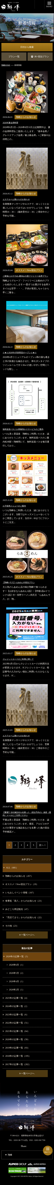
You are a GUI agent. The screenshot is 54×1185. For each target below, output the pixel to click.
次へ (41, 845)
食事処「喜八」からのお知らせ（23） (24, 901)
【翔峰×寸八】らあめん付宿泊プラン (19, 582)
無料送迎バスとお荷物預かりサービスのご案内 (23, 429)
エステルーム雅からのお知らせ (16, 199)
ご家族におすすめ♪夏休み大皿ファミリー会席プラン (25, 276)
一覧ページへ (27, 935)
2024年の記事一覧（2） (17, 1006)
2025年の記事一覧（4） (17, 998)
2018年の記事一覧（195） (18, 1056)
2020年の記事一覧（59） (17, 1039)
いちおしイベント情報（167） (20, 892)
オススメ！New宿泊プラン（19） (21, 884)
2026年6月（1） (17, 965)
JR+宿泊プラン (41, 56)
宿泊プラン (47, 1152)
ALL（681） (12, 867)
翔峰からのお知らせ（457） (19, 876)
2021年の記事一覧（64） (17, 1031)
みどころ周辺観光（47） (17, 909)
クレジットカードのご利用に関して (18, 659)
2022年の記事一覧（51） (17, 1023)
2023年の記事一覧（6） (17, 1014)
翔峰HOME (5, 65)
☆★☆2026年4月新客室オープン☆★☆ (20, 353)
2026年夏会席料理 (10, 123)
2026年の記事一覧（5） (17, 956)
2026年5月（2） (17, 973)
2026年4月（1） (17, 981)
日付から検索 (27, 47)
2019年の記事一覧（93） (17, 1048)
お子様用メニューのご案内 (14, 506)
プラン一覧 (14, 56)
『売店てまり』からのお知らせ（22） (24, 917)
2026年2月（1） (17, 989)
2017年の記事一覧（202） (18, 1064)
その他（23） (12, 926)
